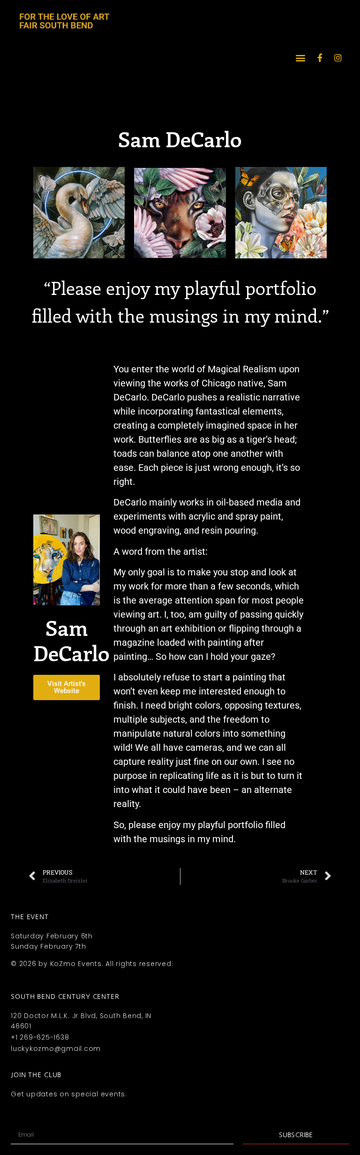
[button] (300, 58)
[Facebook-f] (320, 57)
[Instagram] (338, 57)
